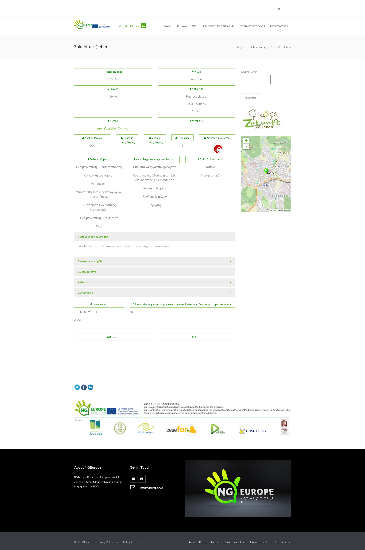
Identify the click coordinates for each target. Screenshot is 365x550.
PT (131, 25)
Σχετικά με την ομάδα (90, 261)
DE (137, 25)
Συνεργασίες (85, 292)
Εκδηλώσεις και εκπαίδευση (218, 26)
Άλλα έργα (84, 282)
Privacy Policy (105, 542)
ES (126, 25)
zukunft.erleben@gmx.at (113, 128)
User (117, 542)
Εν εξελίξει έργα (87, 271)
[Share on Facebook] (84, 386)
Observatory (259, 47)
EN (120, 25)
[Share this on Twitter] (77, 386)
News (227, 542)
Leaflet (273, 210)
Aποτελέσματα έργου (252, 26)
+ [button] (246, 140)
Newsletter (240, 542)
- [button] (246, 146)
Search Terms (249, 71)
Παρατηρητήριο (279, 26)
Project (203, 542)
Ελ (143, 25)
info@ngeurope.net (151, 487)
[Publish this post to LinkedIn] (90, 386)
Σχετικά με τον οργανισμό (93, 236)
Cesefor (135, 542)
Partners (216, 542)
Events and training (260, 542)
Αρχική (167, 26)
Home (192, 542)
